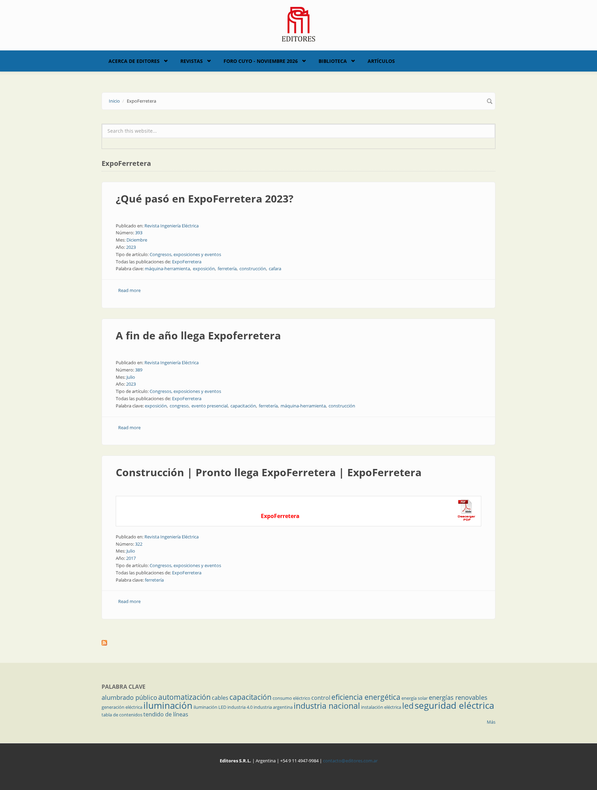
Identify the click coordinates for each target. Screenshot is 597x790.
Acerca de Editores (134, 61)
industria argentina (273, 707)
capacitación (243, 406)
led (408, 705)
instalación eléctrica (381, 707)
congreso (179, 406)
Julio (130, 377)
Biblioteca (333, 61)
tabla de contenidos (122, 715)
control (320, 698)
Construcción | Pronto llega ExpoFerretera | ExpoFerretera (268, 472)
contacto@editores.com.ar (350, 761)
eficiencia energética (365, 697)
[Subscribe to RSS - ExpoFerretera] (298, 643)
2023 (131, 247)
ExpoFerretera (186, 261)
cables (220, 698)
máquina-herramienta (167, 268)
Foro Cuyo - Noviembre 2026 (261, 61)
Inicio (114, 101)
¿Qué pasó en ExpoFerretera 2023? (204, 198)
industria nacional (327, 705)
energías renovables (458, 697)
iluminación (167, 705)
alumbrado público (129, 697)
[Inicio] (298, 23)
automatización (184, 697)
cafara (275, 268)
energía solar (414, 698)
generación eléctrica (122, 707)
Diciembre (136, 240)
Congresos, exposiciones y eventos (185, 254)
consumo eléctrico (291, 698)
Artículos (381, 61)
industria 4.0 (240, 707)
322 (138, 544)
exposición (204, 268)
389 (138, 370)
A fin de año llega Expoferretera (198, 335)
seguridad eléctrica (454, 705)
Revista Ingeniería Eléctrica (171, 226)
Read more (129, 290)
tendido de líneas (165, 714)
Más (491, 722)
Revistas (191, 61)
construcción (252, 268)
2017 (131, 558)
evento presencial (209, 406)
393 (138, 232)
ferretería (227, 268)
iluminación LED (209, 707)
